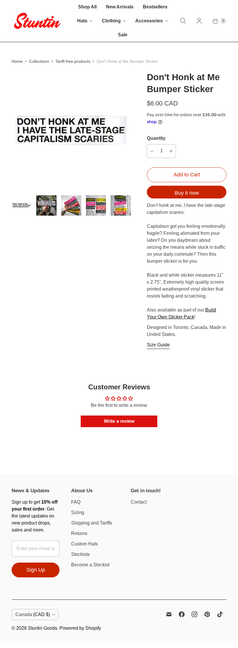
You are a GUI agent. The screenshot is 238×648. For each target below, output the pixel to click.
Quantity (156, 138)
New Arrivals (120, 6)
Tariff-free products (72, 61)
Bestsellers (155, 6)
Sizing (77, 512)
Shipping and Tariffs (91, 522)
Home (17, 61)
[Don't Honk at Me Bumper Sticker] (71, 131)
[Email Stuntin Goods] (169, 614)
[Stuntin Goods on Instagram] (194, 614)
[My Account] (199, 21)
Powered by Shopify (80, 628)
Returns (79, 533)
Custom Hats (84, 543)
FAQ (75, 502)
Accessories (149, 20)
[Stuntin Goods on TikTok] (220, 614)
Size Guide (158, 344)
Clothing (111, 20)
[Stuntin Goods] (37, 21)
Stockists (80, 554)
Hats (82, 20)
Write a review (119, 421)
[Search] (183, 21)
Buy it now (187, 193)
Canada (32, 614)
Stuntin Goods (42, 628)
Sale (122, 34)
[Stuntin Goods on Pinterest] (207, 614)
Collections (39, 61)
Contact (139, 502)
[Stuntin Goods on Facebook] (181, 614)
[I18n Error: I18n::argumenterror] (22, 205)
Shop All (87, 6)
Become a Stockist (90, 564)
